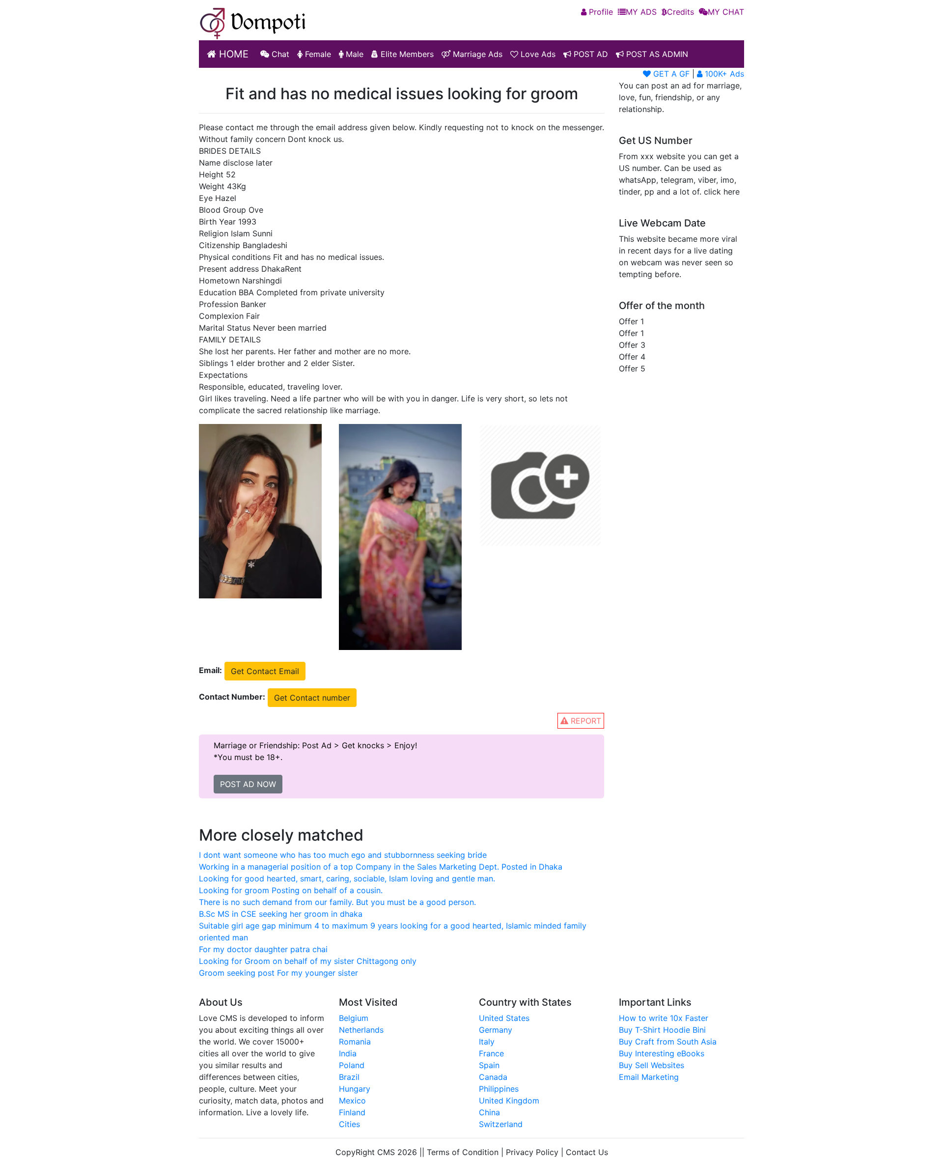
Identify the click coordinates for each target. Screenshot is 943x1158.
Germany (495, 1030)
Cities (349, 1124)
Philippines (499, 1089)
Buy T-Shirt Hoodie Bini (662, 1030)
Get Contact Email (265, 671)
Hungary (354, 1089)
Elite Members (406, 54)
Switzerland (501, 1124)
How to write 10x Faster (663, 1018)
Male (353, 54)
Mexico (352, 1100)
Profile (599, 12)
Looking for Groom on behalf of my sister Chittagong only (307, 961)
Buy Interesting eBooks (661, 1053)
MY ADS (641, 12)
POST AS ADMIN (656, 54)
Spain (489, 1065)
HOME (232, 54)
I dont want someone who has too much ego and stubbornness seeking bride (343, 855)
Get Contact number (312, 698)
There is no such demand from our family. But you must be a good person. (337, 902)
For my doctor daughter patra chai (263, 949)
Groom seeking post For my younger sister (278, 973)
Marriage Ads (476, 54)
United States (504, 1018)
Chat (279, 54)
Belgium (353, 1018)
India (348, 1053)
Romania (355, 1041)
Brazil (349, 1077)
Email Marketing (649, 1077)
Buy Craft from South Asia (668, 1041)
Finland (352, 1112)
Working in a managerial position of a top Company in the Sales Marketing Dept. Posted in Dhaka (380, 867)
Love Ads (536, 54)
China (489, 1112)
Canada (493, 1077)
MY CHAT (726, 12)
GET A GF (670, 74)
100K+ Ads (723, 74)
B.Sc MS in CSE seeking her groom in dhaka (280, 914)
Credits (680, 12)
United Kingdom (509, 1100)
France (491, 1053)
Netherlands (361, 1030)
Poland (351, 1065)
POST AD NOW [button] (248, 784)
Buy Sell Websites (651, 1065)
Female (317, 54)
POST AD (589, 54)
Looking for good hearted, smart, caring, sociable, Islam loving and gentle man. (347, 878)
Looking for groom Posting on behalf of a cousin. (291, 890)
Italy (487, 1041)
